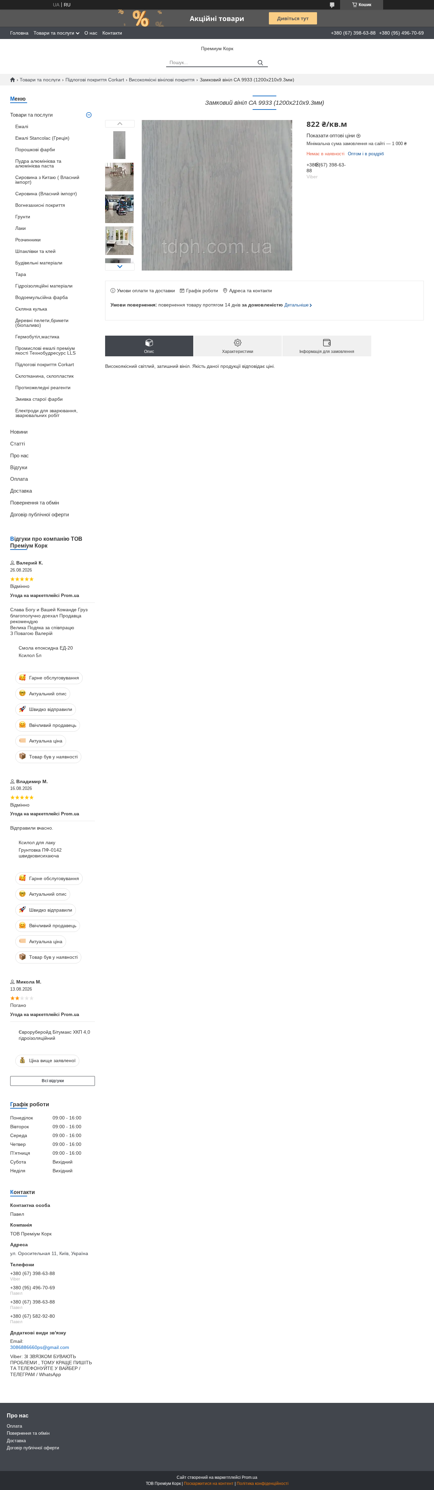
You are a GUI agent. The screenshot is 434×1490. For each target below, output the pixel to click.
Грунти (22, 216)
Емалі (21, 126)
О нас (90, 33)
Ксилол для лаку (37, 842)
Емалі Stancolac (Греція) (42, 138)
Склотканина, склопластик (44, 376)
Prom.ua (249, 1477)
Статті (17, 443)
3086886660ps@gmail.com (39, 1347)
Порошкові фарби (35, 149)
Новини (18, 432)
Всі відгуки (53, 1080)
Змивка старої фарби (39, 399)
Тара (20, 274)
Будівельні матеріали (38, 262)
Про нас (19, 455)
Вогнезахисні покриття (40, 205)
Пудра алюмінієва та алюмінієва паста (38, 163)
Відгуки (18, 467)
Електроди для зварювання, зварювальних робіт (46, 413)
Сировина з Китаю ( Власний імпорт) (47, 180)
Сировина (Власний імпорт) (46, 193)
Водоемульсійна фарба (41, 297)
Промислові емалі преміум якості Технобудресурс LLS (45, 350)
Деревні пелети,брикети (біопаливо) (41, 323)
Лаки (20, 228)
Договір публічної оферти (39, 514)
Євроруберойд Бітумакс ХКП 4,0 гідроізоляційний (54, 1035)
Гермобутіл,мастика (37, 336)
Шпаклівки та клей (35, 251)
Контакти (112, 33)
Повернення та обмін (34, 502)
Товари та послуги (54, 33)
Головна (19, 33)
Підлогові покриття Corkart (94, 79)
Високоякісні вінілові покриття (162, 79)
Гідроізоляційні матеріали (44, 286)
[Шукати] (260, 63)
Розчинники (28, 239)
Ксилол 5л (30, 655)
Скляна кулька (31, 309)
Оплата (19, 479)
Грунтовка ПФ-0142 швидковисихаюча (40, 853)
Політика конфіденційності (263, 1483)
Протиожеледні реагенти (43, 387)
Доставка (21, 491)
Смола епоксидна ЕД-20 (46, 648)
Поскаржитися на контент (209, 1483)
